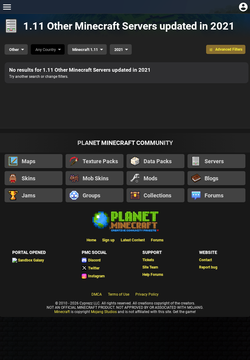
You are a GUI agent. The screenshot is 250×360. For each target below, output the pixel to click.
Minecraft (62, 312)
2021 (118, 49)
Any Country (45, 49)
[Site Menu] (7, 7)
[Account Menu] (243, 7)
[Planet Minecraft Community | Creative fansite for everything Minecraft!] (125, 220)
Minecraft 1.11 (85, 49)
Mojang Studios (104, 312)
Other (14, 49)
